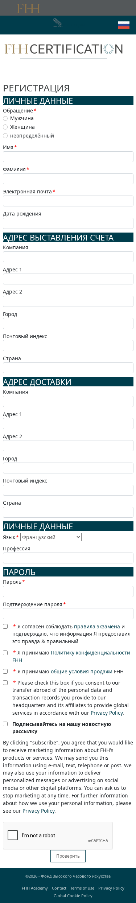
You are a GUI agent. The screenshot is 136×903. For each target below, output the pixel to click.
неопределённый (32, 135)
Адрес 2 (12, 291)
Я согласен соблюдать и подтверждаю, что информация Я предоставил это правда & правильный (71, 634)
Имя (10, 147)
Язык (11, 537)
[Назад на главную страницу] (63, 48)
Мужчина (22, 118)
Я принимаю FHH (68, 671)
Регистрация (69, 24)
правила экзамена (97, 626)
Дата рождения (22, 213)
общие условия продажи (81, 671)
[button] (124, 25)
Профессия (16, 548)
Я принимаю (71, 656)
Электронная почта (29, 191)
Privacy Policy (107, 712)
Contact (59, 888)
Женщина (22, 126)
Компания (15, 247)
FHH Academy (35, 888)
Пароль (14, 581)
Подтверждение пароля (34, 604)
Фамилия (16, 169)
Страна (12, 358)
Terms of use (82, 888)
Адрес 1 (12, 269)
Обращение (20, 110)
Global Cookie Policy (73, 895)
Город (10, 314)
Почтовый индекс (25, 336)
